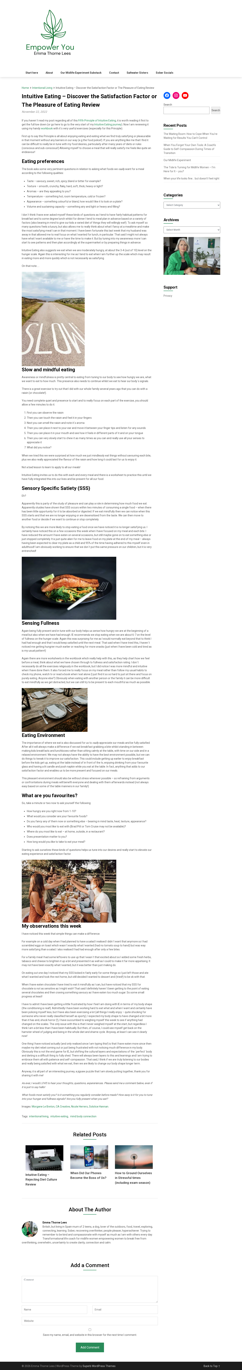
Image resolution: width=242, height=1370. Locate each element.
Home (25, 87)
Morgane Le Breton (43, 1106)
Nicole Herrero (79, 1106)
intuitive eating (59, 1116)
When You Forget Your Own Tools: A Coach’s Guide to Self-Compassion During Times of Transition (190, 149)
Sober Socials (164, 72)
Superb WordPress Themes (99, 1366)
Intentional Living (42, 87)
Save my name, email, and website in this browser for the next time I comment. (90, 1334)
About (49, 72)
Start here (32, 72)
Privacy (168, 295)
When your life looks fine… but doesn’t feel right (191, 178)
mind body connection (83, 1116)
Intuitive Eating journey (107, 124)
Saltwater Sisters (137, 72)
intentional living (38, 1116)
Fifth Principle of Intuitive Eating (97, 120)
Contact (114, 72)
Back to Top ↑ (212, 1366)
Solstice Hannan (98, 1106)
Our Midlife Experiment (177, 160)
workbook (47, 128)
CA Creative (63, 1106)
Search (168, 104)
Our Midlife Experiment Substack (81, 72)
